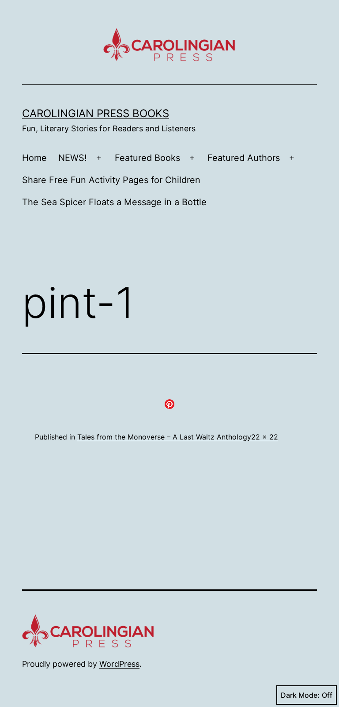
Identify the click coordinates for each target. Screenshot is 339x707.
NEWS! (72, 158)
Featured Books (147, 158)
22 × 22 (264, 436)
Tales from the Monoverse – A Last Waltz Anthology (164, 436)
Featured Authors (243, 158)
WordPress (119, 664)
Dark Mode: (300, 695)
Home (34, 158)
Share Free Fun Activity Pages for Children (111, 180)
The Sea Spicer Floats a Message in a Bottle (114, 202)
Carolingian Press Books (95, 113)
